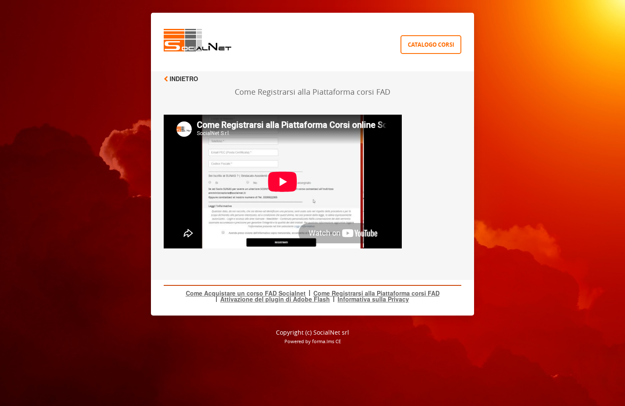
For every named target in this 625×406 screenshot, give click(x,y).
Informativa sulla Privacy (373, 299)
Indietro (183, 78)
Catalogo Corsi (431, 44)
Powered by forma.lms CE (312, 341)
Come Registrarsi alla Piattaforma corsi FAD (376, 293)
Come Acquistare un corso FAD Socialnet (246, 293)
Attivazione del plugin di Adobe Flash (275, 299)
